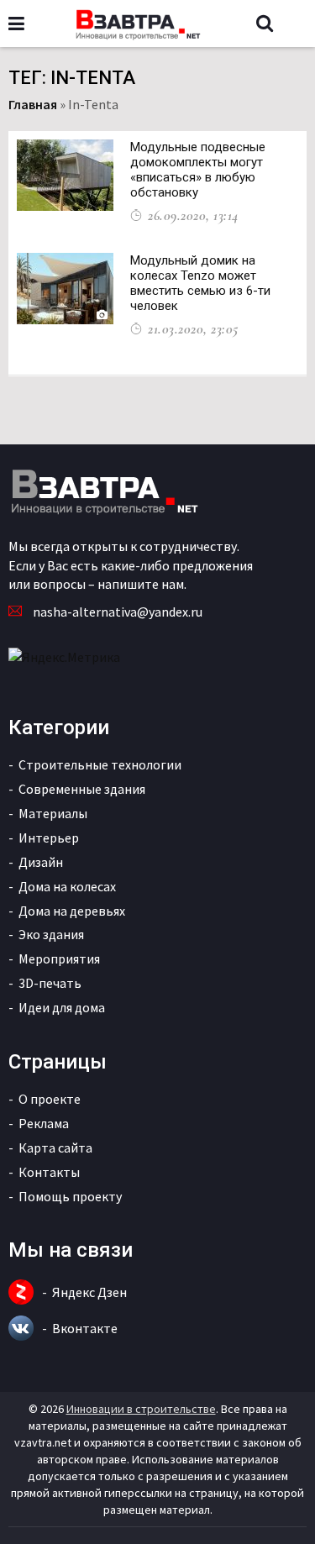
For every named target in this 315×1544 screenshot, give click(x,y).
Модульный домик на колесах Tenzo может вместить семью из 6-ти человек (200, 283)
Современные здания (81, 788)
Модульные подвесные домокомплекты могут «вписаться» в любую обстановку (197, 169)
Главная (32, 104)
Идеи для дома (61, 1007)
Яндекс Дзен (89, 1292)
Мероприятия (59, 958)
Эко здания (51, 934)
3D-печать (49, 982)
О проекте (49, 1098)
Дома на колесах (67, 886)
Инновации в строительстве (141, 1408)
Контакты (49, 1171)
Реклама (43, 1123)
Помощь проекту (70, 1196)
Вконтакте (85, 1328)
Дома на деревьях (71, 910)
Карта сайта (55, 1147)
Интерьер (48, 837)
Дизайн (40, 861)
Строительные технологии (99, 764)
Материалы (52, 813)
